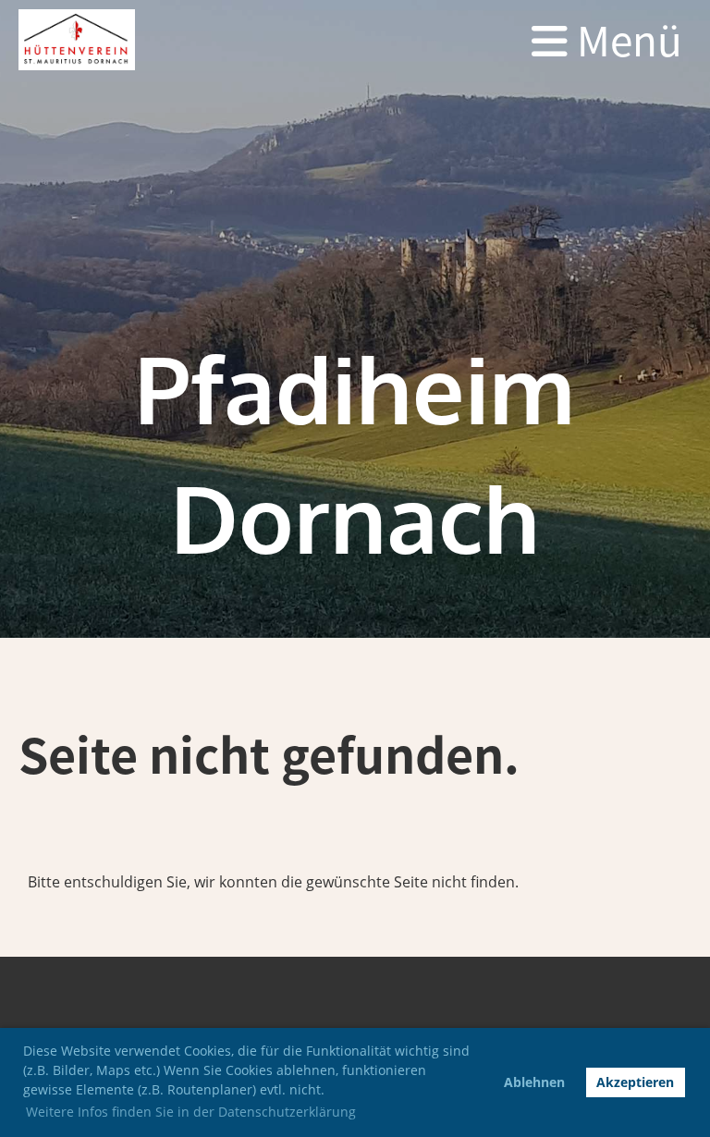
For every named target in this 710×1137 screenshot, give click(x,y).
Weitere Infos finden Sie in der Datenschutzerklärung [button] (191, 1111)
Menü (625, 39)
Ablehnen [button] (534, 1082)
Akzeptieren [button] (635, 1082)
